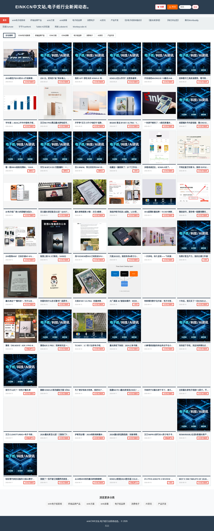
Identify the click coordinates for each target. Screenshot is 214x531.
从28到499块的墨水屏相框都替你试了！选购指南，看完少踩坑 (102, 479)
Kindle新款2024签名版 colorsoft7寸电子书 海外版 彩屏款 (137, 479)
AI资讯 (103, 20)
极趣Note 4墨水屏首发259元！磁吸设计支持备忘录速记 (134, 390)
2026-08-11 (113, 393)
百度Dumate (8, 26)
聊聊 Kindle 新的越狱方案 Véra (55, 390)
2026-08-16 (9, 171)
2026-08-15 (113, 215)
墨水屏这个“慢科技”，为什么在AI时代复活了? (25, 301)
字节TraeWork (25, 26)
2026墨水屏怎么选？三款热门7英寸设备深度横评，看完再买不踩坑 (69, 434)
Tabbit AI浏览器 (43, 26)
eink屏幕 (63, 20)
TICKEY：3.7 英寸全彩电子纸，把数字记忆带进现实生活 (99, 345)
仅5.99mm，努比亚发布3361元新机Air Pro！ (95, 167)
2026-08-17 (113, 126)
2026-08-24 (43, 82)
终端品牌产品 (36, 20)
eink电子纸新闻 (18, 20)
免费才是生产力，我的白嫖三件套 (193, 256)
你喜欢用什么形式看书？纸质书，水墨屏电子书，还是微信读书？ (68, 301)
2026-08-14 (113, 304)
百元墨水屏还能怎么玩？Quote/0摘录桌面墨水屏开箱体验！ (67, 211)
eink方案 (50, 20)
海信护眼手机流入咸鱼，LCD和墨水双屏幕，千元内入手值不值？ (138, 211)
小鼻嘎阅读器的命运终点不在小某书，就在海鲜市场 (166, 345)
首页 (4, 20)
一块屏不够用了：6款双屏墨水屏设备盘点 (162, 122)
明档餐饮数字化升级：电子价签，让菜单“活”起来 (165, 301)
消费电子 (91, 20)
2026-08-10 (113, 482)
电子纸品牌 (77, 20)
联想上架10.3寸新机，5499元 (53, 256)
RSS (174, 7)
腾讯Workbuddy (191, 20)
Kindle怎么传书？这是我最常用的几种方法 (129, 78)
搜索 (195, 7)
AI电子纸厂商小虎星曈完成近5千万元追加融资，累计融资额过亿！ (34, 211)
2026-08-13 (147, 349)
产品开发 (114, 20)
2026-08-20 (9, 126)
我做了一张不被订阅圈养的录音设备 (55, 479)
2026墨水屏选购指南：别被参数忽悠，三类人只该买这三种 (135, 434)
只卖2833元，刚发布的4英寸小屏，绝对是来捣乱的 (132, 256)
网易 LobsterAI (61, 26)
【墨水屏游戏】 (154, 20)
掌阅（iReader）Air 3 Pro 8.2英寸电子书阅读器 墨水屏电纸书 (33, 345)
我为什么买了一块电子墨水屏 (18, 390)
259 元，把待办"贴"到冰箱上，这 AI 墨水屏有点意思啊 (64, 78)
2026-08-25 (9, 82)
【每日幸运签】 (173, 20)
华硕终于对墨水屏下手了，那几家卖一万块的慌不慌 (166, 390)
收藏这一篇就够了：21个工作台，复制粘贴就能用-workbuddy (138, 167)
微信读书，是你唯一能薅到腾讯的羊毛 (195, 211)
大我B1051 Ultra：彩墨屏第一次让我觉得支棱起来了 (98, 301)
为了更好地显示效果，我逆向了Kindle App (94, 390)
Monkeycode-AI (79, 26)
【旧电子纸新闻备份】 (133, 20)
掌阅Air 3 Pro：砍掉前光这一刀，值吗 (57, 345)
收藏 (162, 7)
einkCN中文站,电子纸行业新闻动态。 (53, 7)
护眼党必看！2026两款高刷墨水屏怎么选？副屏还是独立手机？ (102, 434)
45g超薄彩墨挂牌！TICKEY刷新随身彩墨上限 (164, 211)
